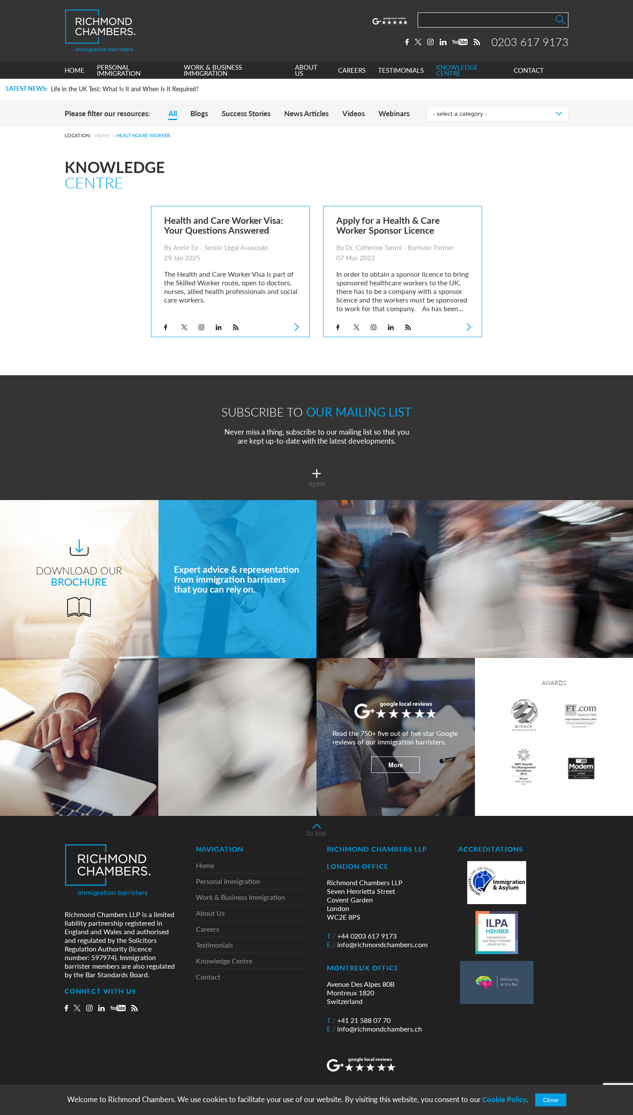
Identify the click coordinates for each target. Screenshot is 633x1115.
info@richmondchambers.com (377, 944)
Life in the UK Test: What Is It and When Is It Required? (125, 89)
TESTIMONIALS (401, 70)
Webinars (394, 113)
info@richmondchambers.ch (374, 1029)
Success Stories (246, 113)
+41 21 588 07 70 (359, 1020)
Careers (207, 929)
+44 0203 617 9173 (362, 936)
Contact (208, 977)
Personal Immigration (228, 881)
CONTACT (529, 70)
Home (102, 135)
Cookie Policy (504, 1099)
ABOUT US (306, 70)
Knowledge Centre (224, 961)
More (395, 764)
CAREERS (352, 70)
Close (551, 1099)
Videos (353, 113)
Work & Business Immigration (240, 897)
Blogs (199, 113)
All (172, 113)
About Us (210, 913)
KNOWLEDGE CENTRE (457, 70)
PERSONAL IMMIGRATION (118, 70)
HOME (74, 70)
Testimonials (214, 945)
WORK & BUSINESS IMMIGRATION (213, 70)
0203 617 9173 (529, 41)
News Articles (306, 113)
